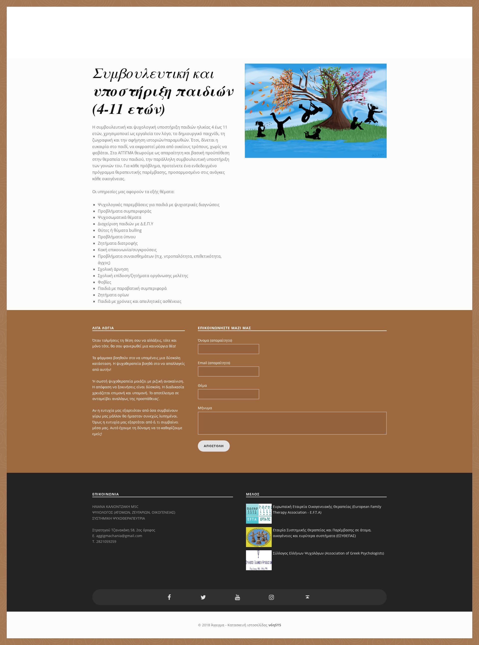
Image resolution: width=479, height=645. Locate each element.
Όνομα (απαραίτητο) (215, 340)
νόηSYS (274, 625)
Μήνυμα (205, 407)
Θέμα (202, 385)
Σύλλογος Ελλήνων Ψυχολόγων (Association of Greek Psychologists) (328, 553)
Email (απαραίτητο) (214, 362)
